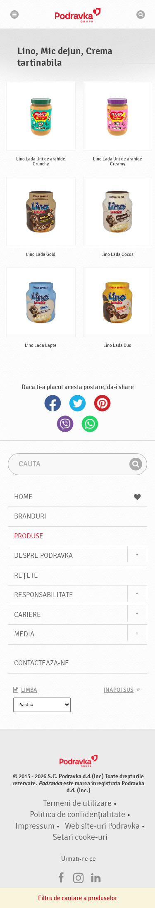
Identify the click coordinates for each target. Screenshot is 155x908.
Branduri (30, 516)
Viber (65, 424)
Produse (28, 536)
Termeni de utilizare (77, 803)
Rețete (26, 575)
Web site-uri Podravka (102, 826)
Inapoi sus (119, 690)
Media (24, 634)
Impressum (35, 826)
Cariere (27, 615)
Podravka (77, 15)
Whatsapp (90, 424)
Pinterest (102, 403)
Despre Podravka (43, 555)
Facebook (53, 403)
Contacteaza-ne (41, 663)
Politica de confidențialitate (77, 814)
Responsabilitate (43, 595)
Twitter (77, 403)
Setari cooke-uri (79, 837)
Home (23, 497)
